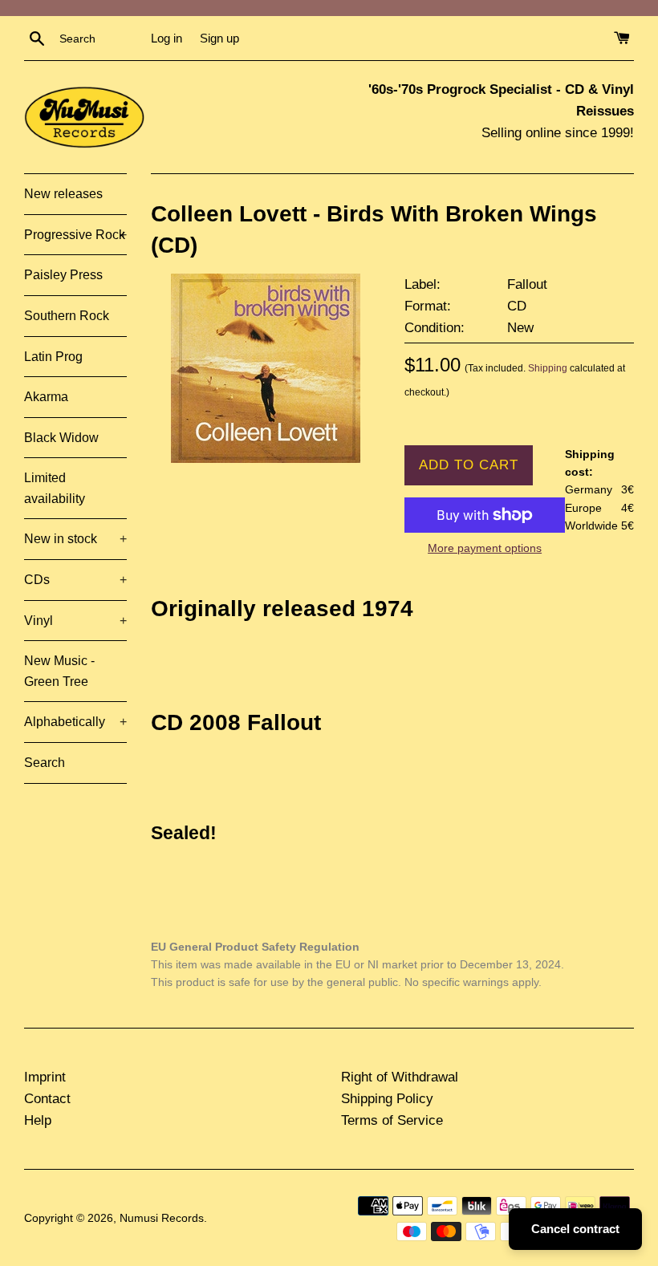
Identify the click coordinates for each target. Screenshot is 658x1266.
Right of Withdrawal (399, 1077)
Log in (166, 38)
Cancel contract (575, 1229)
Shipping (547, 368)
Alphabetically (75, 721)
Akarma (46, 397)
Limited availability (54, 488)
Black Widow (61, 437)
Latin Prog (53, 356)
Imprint (45, 1077)
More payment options (485, 548)
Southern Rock (66, 316)
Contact (47, 1098)
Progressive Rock (75, 234)
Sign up (219, 38)
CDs (75, 579)
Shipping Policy (387, 1098)
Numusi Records (162, 1218)
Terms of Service (392, 1120)
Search (44, 762)
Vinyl (75, 620)
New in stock (75, 539)
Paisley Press (63, 275)
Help (37, 1120)
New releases (63, 194)
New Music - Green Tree (59, 671)
